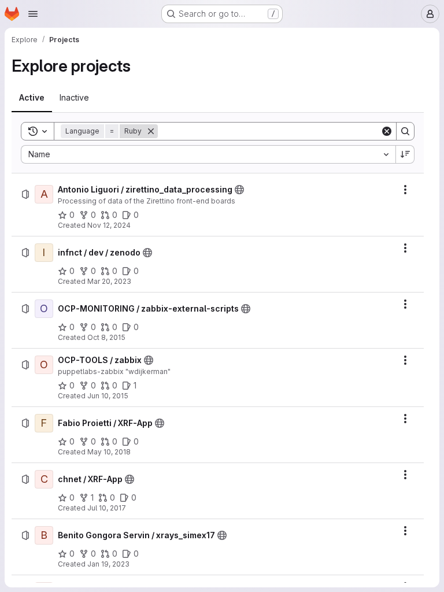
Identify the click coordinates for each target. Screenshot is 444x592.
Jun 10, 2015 (107, 395)
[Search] (405, 131)
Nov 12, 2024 (109, 225)
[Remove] (151, 131)
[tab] (32, 97)
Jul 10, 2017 (106, 508)
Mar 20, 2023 (109, 281)
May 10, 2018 (109, 451)
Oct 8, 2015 (106, 337)
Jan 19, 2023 (108, 564)
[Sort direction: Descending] (405, 154)
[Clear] (387, 131)
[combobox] (208, 154)
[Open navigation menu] (33, 14)
